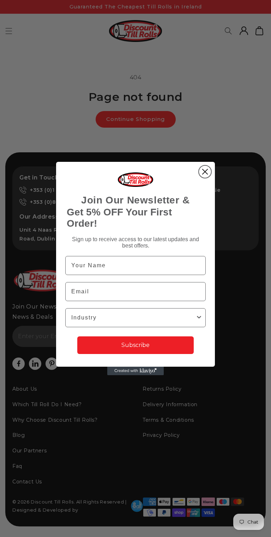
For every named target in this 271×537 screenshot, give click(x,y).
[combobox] (133, 318)
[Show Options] (199, 318)
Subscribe (135, 345)
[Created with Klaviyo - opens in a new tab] (135, 371)
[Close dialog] (205, 171)
